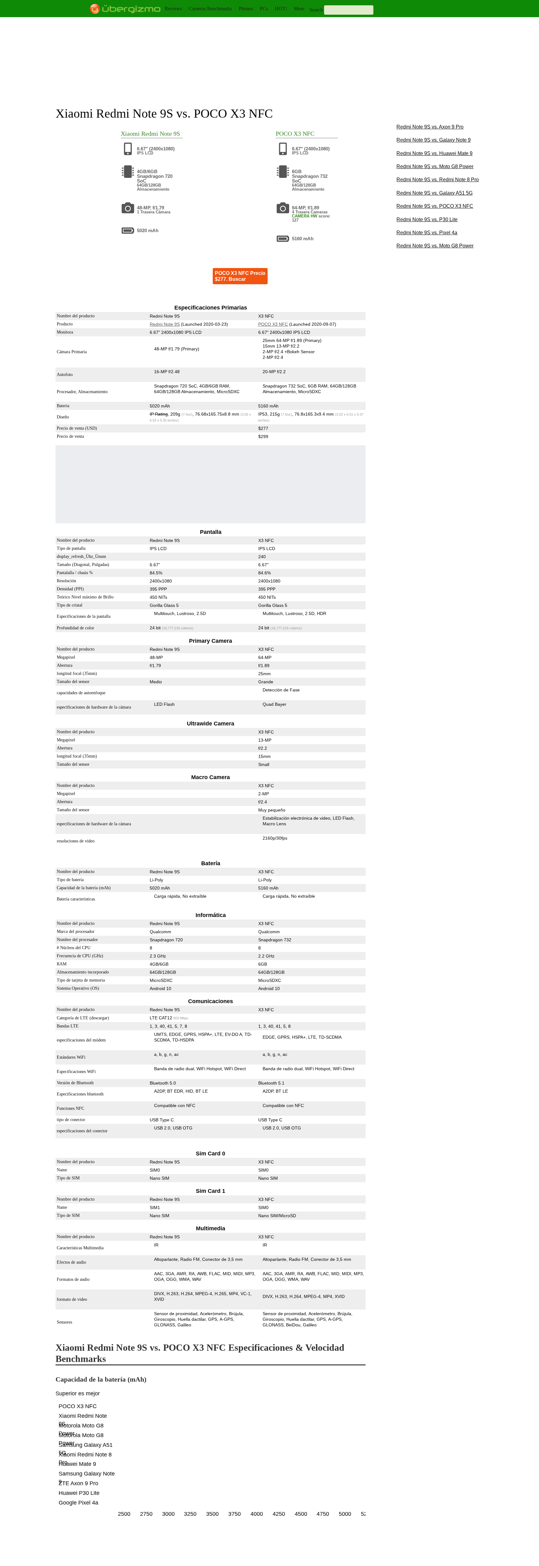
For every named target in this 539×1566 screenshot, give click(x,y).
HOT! (281, 8)
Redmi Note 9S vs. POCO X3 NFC (434, 206)
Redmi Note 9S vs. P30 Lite (427, 219)
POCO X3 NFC (273, 324)
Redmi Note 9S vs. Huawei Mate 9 (434, 153)
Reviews (173, 8)
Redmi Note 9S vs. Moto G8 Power (434, 166)
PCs (264, 8)
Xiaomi (130, 133)
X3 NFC (304, 133)
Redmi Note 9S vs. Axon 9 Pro (430, 126)
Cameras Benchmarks (210, 8)
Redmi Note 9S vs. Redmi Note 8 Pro (437, 179)
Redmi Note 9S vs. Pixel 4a (426, 232)
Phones (246, 8)
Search (316, 9)
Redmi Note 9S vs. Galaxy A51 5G (434, 193)
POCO (284, 133)
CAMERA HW (304, 216)
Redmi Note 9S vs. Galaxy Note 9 (433, 140)
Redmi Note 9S (160, 133)
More (299, 8)
